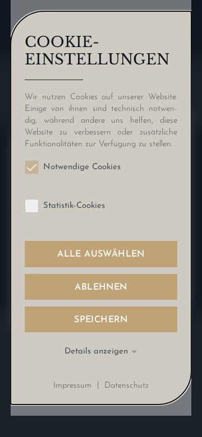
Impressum (72, 385)
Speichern (101, 319)
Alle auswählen (101, 254)
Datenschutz (126, 385)
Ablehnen (101, 287)
